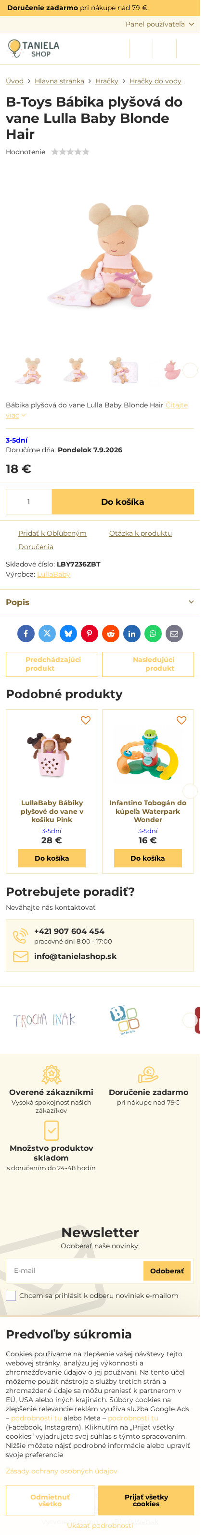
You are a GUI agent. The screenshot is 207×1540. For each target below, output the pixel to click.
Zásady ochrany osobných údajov (61, 1471)
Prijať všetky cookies (146, 1500)
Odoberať (167, 1271)
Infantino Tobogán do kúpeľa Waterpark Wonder (147, 811)
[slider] (70, 152)
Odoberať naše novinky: (100, 1246)
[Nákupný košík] (164, 48)
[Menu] (188, 48)
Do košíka (122, 502)
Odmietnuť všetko (50, 1500)
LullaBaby (53, 574)
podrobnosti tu (36, 1418)
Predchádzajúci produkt (53, 664)
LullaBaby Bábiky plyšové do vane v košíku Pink (52, 811)
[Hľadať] (141, 48)
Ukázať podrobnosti (100, 1525)
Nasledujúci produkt (153, 664)
